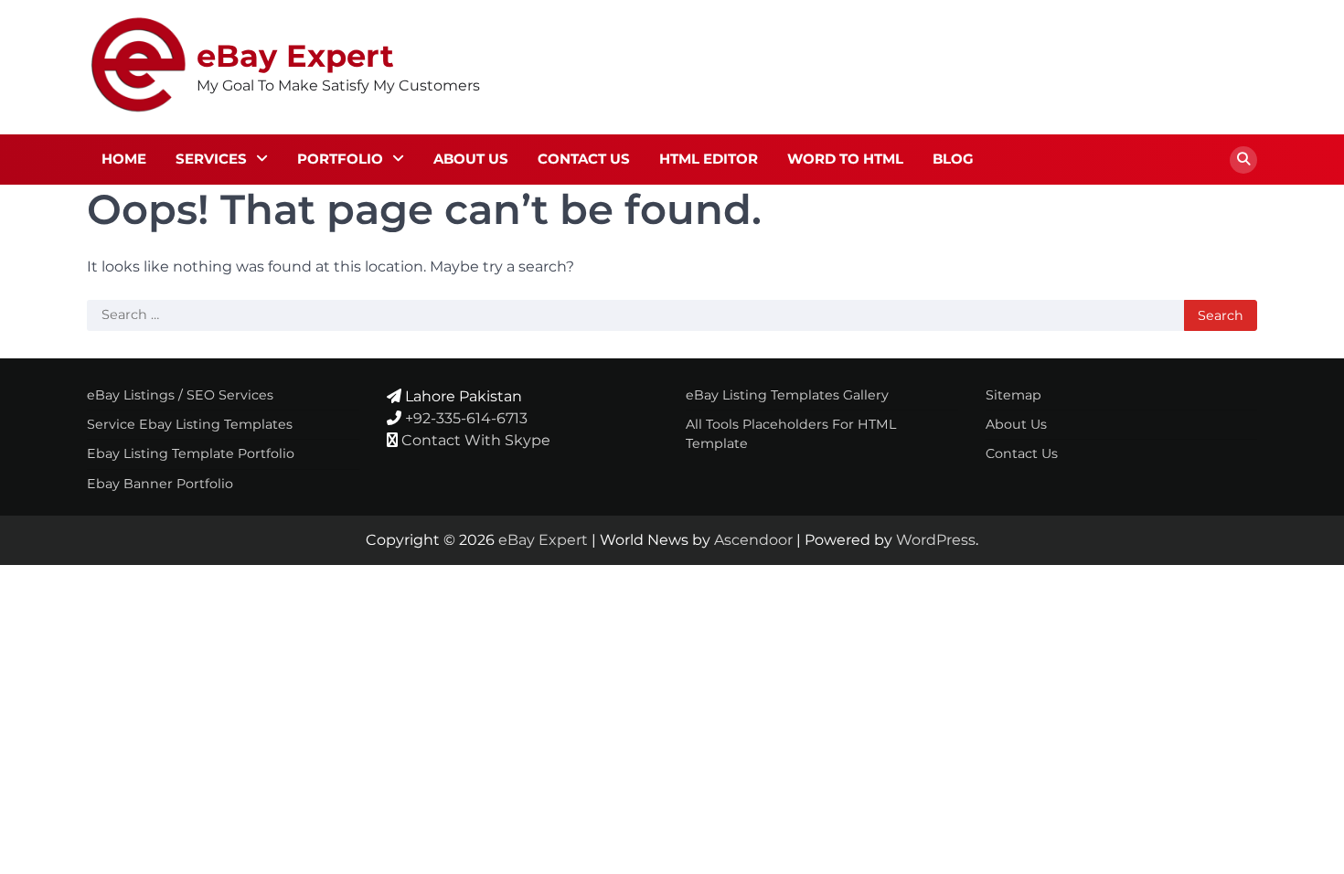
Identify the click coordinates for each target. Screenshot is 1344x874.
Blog (953, 158)
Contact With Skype (475, 440)
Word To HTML (845, 158)
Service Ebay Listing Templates (190, 424)
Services (211, 158)
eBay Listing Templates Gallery (787, 395)
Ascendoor (753, 540)
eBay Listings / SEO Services (180, 395)
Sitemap (1013, 395)
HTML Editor (708, 158)
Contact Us (584, 158)
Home (123, 158)
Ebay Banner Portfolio (160, 483)
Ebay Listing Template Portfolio (190, 453)
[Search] (1243, 160)
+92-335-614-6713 (466, 418)
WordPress (936, 540)
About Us (470, 158)
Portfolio (340, 158)
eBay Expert (295, 55)
